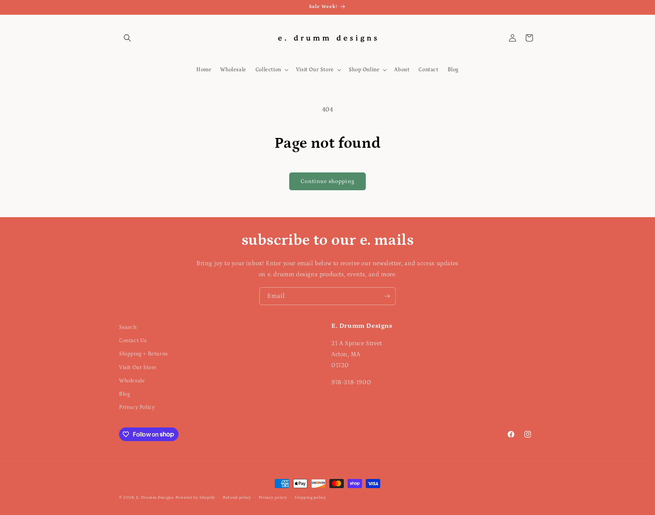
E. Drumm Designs (155, 497)
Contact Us (133, 341)
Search (128, 327)
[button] (127, 38)
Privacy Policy (137, 407)
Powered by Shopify (196, 497)
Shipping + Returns (143, 354)
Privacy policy (273, 497)
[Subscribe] (387, 296)
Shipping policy (310, 497)
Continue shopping (327, 181)
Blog (124, 394)
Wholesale (132, 381)
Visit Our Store (138, 368)
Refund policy (237, 497)
